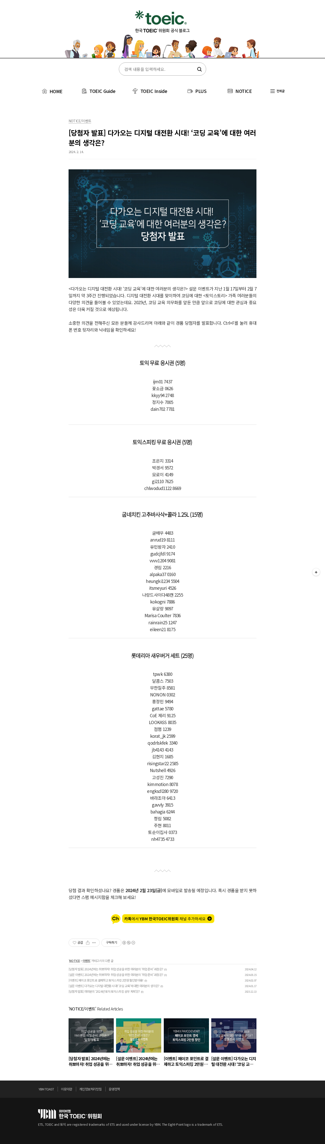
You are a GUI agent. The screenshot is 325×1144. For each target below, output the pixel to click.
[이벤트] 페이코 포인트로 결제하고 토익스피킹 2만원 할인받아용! (106, 980)
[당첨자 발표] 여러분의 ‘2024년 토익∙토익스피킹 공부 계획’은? (104, 991)
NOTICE (243, 91)
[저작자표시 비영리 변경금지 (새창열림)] (128, 943)
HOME (55, 91)
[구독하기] (316, 572)
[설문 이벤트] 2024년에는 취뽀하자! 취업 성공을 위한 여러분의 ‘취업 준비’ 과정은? (116, 974)
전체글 (280, 91)
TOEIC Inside (153, 91)
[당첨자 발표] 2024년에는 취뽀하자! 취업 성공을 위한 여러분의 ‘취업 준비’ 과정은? (116, 969)
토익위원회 (70, 1113)
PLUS (200, 91)
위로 (285, 1090)
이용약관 (66, 1089)
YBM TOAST (46, 1089)
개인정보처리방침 (90, 1089)
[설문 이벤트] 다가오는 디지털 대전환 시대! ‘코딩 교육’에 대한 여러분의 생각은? (114, 986)
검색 (198, 69)
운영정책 (114, 1089)
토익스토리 (162, 32)
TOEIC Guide (102, 91)
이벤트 (86, 960)
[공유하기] (88, 942)
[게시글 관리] (94, 942)
